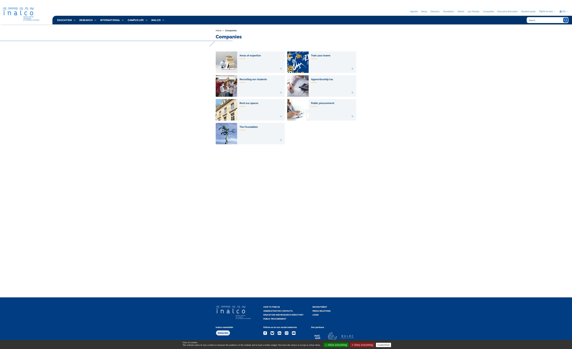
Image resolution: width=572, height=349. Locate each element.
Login (316, 315)
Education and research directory (283, 315)
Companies (488, 11)
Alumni (461, 11)
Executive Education (508, 11)
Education (64, 20)
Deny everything (363, 344)
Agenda (414, 11)
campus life (136, 20)
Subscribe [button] (223, 333)
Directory (435, 11)
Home (219, 30)
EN (563, 11)
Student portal (528, 11)
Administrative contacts (278, 311)
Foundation (448, 11)
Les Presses (473, 11)
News (424, 11)
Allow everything (337, 344)
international (110, 20)
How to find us (271, 307)
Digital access (546, 11)
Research (86, 20)
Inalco (156, 20)
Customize (383, 344)
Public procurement (274, 319)
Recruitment (320, 307)
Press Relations (322, 311)
